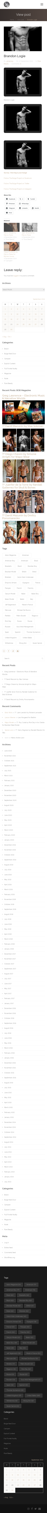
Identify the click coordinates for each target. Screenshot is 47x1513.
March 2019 (8, 889)
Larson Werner (10, 717)
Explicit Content (9, 363)
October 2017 (9, 964)
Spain (7, 632)
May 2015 (7, 1097)
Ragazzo (35, 616)
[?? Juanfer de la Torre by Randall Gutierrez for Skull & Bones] (23, 501)
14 (42, 314)
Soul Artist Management (25, 627)
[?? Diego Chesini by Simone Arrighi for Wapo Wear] (23, 471)
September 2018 (10, 909)
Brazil (20, 566)
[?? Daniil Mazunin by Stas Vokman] (23, 440)
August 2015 (8, 1083)
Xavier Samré (37, 643)
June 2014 (8, 1152)
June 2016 (8, 1038)
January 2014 (9, 1177)
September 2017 (10, 969)
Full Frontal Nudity (10, 368)
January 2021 (9, 785)
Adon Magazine (10, 555)
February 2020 (9, 835)
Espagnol (26, 583)
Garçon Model (10, 594)
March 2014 (8, 1167)
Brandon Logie (14, 56)
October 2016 (9, 1018)
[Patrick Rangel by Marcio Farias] (12, 227)
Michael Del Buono (24, 610)
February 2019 (9, 894)
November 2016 (10, 1013)
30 (11, 329)
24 (17, 324)
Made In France (27, 605)
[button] (18, 88)
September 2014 (10, 1137)
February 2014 (9, 1172)
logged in (16, 276)
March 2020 (8, 830)
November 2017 (10, 959)
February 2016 (9, 1053)
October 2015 (9, 1073)
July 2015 (7, 1087)
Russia (30, 621)
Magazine (7, 373)
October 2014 (9, 1132)
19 (29, 319)
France (37, 583)
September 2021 (10, 766)
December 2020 (10, 790)
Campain (7, 359)
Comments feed (10, 1252)
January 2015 (9, 1117)
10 (17, 314)
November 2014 (10, 1127)
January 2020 (9, 840)
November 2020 (10, 795)
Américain (24, 561)
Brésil (34, 572)
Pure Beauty (8, 383)
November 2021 (10, 756)
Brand (6, 349)
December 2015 (10, 1063)
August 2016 (8, 1028)
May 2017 (7, 988)
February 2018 (9, 944)
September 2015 (10, 1078)
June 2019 (8, 875)
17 (17, 319)
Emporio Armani (11, 583)
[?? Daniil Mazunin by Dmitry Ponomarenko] (23, 532)
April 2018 (7, 934)
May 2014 (7, 1157)
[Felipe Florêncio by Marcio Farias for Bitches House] (12, 246)
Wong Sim (23, 643)
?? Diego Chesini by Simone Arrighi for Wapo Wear (19, 455)
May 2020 (8, 820)
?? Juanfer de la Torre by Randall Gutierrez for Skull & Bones (22, 486)
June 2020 (8, 815)
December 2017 (10, 954)
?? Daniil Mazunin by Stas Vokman (22, 426)
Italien (22, 599)
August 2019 (8, 865)
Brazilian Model (10, 572)
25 (23, 324)
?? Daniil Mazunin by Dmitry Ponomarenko (19, 517)
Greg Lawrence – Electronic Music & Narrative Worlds (23, 397)
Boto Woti (8, 712)
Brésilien (8, 577)
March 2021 (8, 775)
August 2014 (8, 1142)
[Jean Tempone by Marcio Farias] (29, 227)
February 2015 (9, 1112)
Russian (7, 627)
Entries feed (8, 1247)
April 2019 (7, 884)
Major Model (9, 722)
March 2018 (8, 939)
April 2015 (7, 1102)
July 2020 (8, 810)
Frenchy (30, 588)
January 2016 (9, 1058)
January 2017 (9, 1003)
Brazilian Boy (32, 566)
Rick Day (8, 621)
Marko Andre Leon (17, 738)
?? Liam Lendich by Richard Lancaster (28, 712)
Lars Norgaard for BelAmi (27, 717)
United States (27, 638)
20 (36, 319)
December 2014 (10, 1122)
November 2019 (10, 850)
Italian (23, 594)
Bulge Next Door (10, 354)
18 (23, 319)
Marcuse (8, 610)
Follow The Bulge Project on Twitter (16, 183)
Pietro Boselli (21, 616)
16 (11, 319)
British (24, 572)
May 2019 (7, 879)
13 (35, 314)
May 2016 (7, 1043)
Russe (19, 621)
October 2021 (9, 761)
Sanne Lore (9, 730)
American (25, 555)
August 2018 (8, 914)
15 (5, 319)
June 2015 (8, 1092)
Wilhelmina (9, 643)
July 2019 (7, 870)
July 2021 (7, 770)
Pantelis (7, 616)
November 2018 (10, 899)
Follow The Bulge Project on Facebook (18, 178)
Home (12, 20)
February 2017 (9, 998)
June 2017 (7, 984)
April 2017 (7, 993)
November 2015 (10, 1068)
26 (29, 324)
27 (35, 324)
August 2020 (9, 805)
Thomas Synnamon (33, 632)
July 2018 (7, 919)
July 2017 (7, 978)
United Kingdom (11, 638)
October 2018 (9, 904)
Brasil (36, 561)
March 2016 (8, 1048)
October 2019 (9, 855)
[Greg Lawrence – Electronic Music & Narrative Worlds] (23, 412)
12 (29, 314)
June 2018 (8, 924)
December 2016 (10, 1008)
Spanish (17, 632)
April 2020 (8, 825)
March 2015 (8, 1107)
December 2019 (10, 845)
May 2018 (7, 929)
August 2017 (8, 974)
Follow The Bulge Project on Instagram (17, 189)
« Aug (4, 337)
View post (20, 20)
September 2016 (10, 1023)
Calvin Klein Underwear (25, 577)
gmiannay (10, 61)
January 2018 (9, 949)
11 (23, 314)
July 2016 (7, 1033)
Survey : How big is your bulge (15, 173)
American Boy (10, 561)
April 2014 (7, 1162)
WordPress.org (9, 1257)
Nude (6, 378)
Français (8, 588)
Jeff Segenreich (10, 605)
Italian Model (9, 599)
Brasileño (8, 566)
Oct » (9, 337)
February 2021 (9, 780)
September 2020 (10, 800)
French (19, 588)
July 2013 (7, 1182)
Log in (6, 1242)
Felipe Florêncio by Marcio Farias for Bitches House (11, 254)
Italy (31, 599)
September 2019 (10, 860)
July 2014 (7, 1147)
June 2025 (8, 751)
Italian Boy (35, 594)
